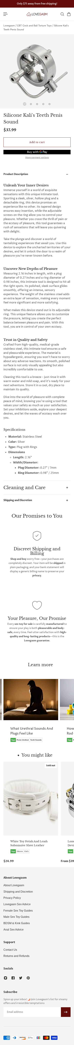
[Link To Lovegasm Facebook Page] (13, 978)
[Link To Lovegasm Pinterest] (28, 978)
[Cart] (68, 14)
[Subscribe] (66, 1012)
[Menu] (5, 14)
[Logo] (37, 14)
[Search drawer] (62, 14)
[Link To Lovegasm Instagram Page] (5, 978)
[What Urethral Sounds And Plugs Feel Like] (30, 713)
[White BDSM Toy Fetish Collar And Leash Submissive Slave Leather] (30, 799)
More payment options (37, 157)
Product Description (15, 174)
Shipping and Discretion (17, 500)
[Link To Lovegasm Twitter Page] (20, 978)
